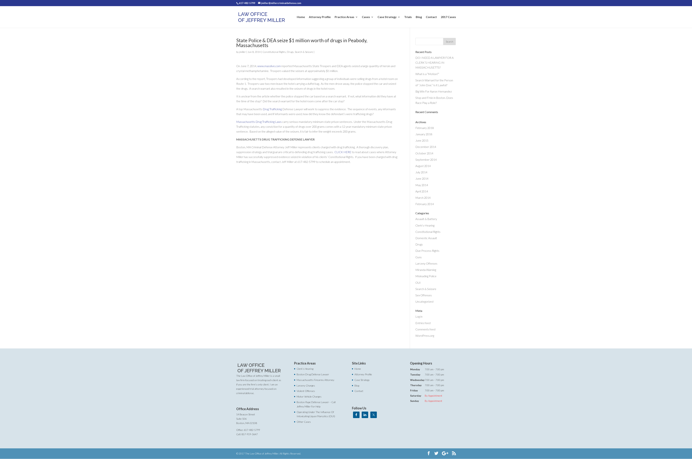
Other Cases (304, 421)
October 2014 (424, 153)
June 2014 (421, 178)
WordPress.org (424, 335)
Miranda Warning (425, 269)
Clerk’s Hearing (305, 368)
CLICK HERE (342, 152)
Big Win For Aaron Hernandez (433, 91)
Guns (418, 257)
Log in (418, 316)
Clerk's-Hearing (424, 225)
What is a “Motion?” (427, 74)
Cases (366, 17)
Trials (408, 17)
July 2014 (421, 172)
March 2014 (423, 197)
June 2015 (421, 140)
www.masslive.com (269, 66)
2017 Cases (448, 17)
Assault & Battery (426, 219)
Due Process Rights (427, 250)
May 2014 (421, 185)
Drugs (290, 51)
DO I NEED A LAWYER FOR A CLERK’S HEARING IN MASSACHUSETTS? (434, 62)
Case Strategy (387, 17)
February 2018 (424, 127)
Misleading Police (425, 276)
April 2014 (421, 191)
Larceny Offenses (426, 263)
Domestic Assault (426, 238)
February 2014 (424, 204)
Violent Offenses (306, 390)
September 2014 (426, 159)
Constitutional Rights (274, 51)
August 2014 (423, 166)
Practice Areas (344, 17)
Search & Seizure (304, 51)
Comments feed (425, 329)
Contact (431, 17)
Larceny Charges (306, 385)
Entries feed (423, 323)
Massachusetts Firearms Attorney (315, 379)
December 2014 (425, 146)
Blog (419, 17)
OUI (418, 282)
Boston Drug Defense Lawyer (313, 374)
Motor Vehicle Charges (309, 396)
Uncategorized (424, 301)
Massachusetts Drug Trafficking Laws (259, 121)
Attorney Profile (320, 17)
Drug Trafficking (272, 109)
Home (301, 17)
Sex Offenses (423, 295)
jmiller (242, 51)
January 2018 (423, 134)
